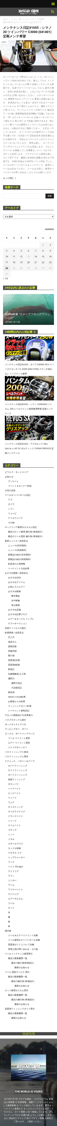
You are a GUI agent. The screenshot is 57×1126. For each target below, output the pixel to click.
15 (43, 256)
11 (14, 256)
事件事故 (15, 595)
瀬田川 (11, 678)
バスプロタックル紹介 (15, 719)
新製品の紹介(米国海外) (19, 559)
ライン (11, 875)
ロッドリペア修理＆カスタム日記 (21, 527)
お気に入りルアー (16, 586)
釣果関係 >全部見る (14, 632)
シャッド (12, 820)
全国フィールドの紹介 (15, 628)
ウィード (12, 797)
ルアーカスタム (15, 898)
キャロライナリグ (16, 811)
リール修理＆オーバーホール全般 (24, 939)
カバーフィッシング (17, 765)
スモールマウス (15, 843)
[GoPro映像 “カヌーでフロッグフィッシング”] (28, 309)
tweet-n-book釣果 (17, 696)
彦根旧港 (12, 646)
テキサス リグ (14, 852)
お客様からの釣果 (16, 701)
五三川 (11, 637)
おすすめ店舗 (14, 609)
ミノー (11, 834)
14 (36, 256)
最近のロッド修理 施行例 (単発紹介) (25, 531)
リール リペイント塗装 (19, 738)
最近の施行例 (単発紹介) (22, 981)
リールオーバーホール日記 (17, 495)
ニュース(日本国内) (17, 545)
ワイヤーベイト (15, 889)
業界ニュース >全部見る (16, 540)
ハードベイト (14, 788)
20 (28, 262)
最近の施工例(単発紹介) (22, 962)
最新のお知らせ (21, 967)
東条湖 (11, 692)
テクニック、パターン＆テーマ (20, 761)
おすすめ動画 (14, 591)
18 (14, 262)
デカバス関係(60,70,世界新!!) (19, 715)
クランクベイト (15, 816)
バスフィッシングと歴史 (16, 756)
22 (43, 262)
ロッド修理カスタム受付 (16, 990)
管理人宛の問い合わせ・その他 (23, 949)
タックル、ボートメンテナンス (20, 733)
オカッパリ (13, 783)
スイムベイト (14, 825)
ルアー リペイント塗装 (19, 742)
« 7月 (5, 278)
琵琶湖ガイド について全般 (21, 944)
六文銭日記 (16, 687)
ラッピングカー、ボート (16, 728)
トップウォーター (16, 857)
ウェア (11, 802)
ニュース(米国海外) (17, 550)
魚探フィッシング (16, 779)
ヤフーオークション (17, 623)
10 (6, 256)
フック (11, 861)
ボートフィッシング (17, 774)
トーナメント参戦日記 (18, 710)
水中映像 (15, 600)
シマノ (4, 42)
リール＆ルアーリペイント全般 (23, 935)
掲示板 (8, 930)
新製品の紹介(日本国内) (19, 554)
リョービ (12, 513)
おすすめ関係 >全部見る (16, 572)
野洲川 (11, 669)
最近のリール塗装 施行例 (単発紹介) (25, 536)
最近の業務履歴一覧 (17, 958)
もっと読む (8, 178)
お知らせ (9, 476)
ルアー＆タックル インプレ (21, 618)
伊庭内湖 (12, 650)
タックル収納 (14, 848)
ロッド (11, 907)
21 (36, 262)
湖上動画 (15, 605)
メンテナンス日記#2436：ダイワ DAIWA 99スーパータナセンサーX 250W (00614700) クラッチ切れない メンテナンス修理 (29, 369)
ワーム (11, 884)
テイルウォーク (15, 517)
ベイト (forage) (15, 866)
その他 (11, 522)
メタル (11, 839)
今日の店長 (10, 490)
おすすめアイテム (16, 582)
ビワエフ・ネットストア (16, 472)
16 (50, 256)
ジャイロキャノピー (17, 747)
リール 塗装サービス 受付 (17, 972)
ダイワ (11, 504)
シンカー (12, 880)
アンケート (13, 481)
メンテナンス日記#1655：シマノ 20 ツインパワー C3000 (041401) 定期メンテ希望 (27, 32)
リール (11, 903)
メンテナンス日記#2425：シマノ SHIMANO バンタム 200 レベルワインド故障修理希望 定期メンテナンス (29, 409)
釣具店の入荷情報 (16, 563)
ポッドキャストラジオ (15, 724)
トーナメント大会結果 (18, 568)
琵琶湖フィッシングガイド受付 (20, 1008)
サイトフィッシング (17, 770)
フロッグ (12, 829)
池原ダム (12, 641)
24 (6, 268)
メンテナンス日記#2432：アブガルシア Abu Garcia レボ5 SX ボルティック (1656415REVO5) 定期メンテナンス (29, 448)
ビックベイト (14, 793)
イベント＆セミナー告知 (19, 485)
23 (50, 262)
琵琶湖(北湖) (14, 660)
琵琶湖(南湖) (14, 664)
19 (21, 262)
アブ (10, 499)
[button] (52, 12)
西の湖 (11, 655)
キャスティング (15, 806)
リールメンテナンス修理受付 (19, 953)
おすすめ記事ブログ (17, 614)
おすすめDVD (14, 577)
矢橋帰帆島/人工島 (17, 673)
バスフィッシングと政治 (16, 751)
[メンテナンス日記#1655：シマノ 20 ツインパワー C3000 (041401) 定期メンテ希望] (28, 56)
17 (6, 262)
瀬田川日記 (16, 683)
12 (21, 256)
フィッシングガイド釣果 (19, 705)
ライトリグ (13, 871)
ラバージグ (13, 894)
